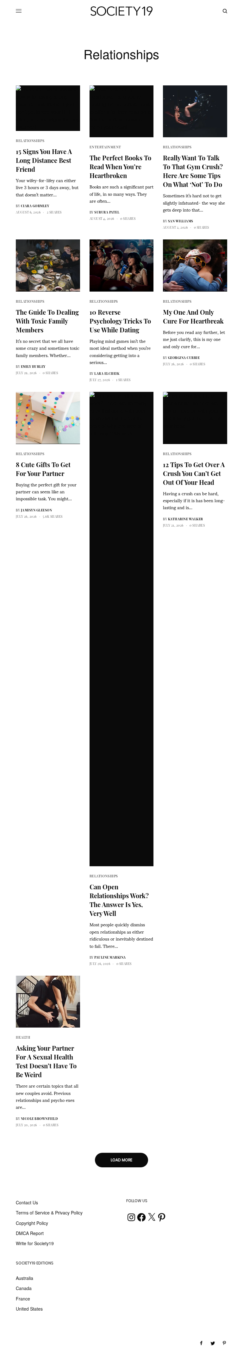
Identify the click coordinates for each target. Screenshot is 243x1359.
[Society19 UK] (121, 11)
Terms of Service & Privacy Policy (49, 1212)
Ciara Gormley (35, 206)
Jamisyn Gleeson (36, 510)
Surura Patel (106, 212)
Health (23, 1037)
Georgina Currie (184, 357)
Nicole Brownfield (39, 1118)
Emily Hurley (33, 366)
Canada (24, 1288)
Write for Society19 (35, 1243)
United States (29, 1309)
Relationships (30, 140)
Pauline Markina (110, 957)
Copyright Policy (32, 1223)
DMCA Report (30, 1233)
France (23, 1298)
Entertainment (105, 147)
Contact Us (27, 1202)
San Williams (180, 221)
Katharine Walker (185, 519)
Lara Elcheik (106, 373)
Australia (24, 1278)
